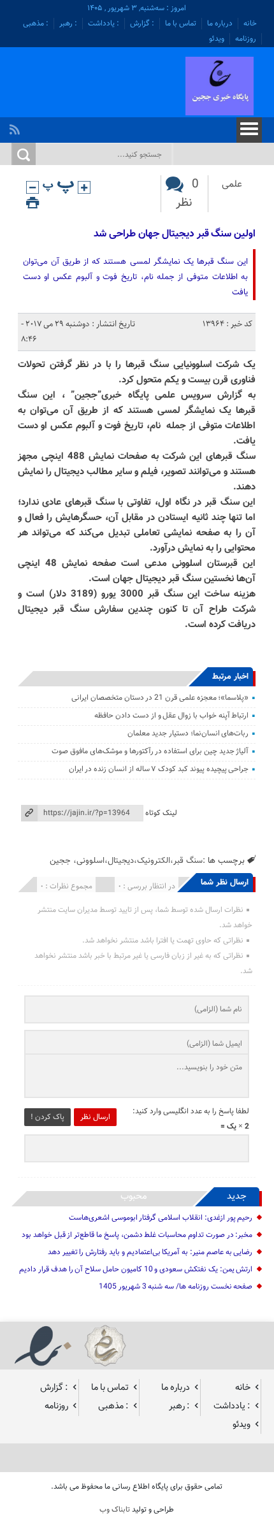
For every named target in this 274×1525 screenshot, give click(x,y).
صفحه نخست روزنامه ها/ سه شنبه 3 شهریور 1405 (175, 1286)
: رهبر (68, 23)
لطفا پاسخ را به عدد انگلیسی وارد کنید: (191, 1111)
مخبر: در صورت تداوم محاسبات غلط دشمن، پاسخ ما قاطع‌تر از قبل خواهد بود (137, 1235)
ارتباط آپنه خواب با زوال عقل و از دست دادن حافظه (171, 715)
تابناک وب (114, 1509)
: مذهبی (35, 23)
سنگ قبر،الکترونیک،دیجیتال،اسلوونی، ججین (126, 860)
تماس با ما (180, 23)
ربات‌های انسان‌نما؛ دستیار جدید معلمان (188, 733)
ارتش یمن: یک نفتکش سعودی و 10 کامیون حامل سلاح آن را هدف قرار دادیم (135, 1269)
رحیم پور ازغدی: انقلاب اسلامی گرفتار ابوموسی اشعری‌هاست (161, 1218)
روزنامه (245, 39)
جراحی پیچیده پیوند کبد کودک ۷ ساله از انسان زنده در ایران (159, 769)
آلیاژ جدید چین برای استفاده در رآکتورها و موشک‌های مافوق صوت (150, 751)
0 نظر (187, 193)
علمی (232, 184)
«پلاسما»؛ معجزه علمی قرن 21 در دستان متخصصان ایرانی (160, 698)
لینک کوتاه (161, 813)
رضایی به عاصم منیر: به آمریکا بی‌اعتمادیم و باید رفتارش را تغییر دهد (150, 1252)
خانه (250, 23)
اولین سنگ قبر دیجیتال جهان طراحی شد (175, 234)
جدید (237, 1196)
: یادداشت (103, 23)
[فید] (16, 126)
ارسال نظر (95, 1117)
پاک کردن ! (47, 1117)
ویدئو (216, 39)
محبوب (133, 1196)
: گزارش (142, 23)
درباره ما (220, 23)
